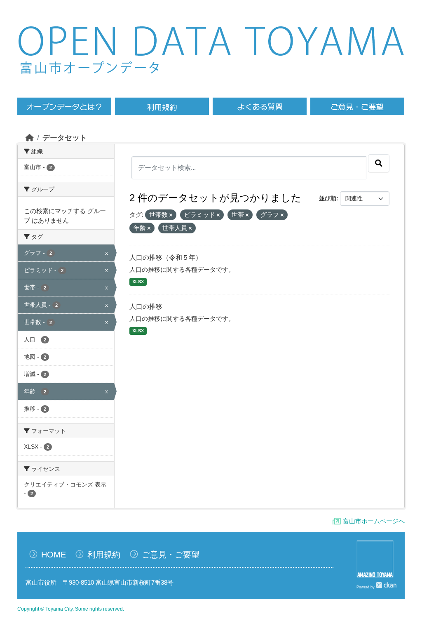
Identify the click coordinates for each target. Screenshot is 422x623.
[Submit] (378, 163)
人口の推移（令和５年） (165, 257)
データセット (64, 138)
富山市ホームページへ (374, 520)
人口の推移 (145, 306)
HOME (53, 554)
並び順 (327, 198)
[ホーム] (30, 138)
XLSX (138, 281)
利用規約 (103, 554)
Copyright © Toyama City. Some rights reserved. (70, 609)
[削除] (170, 215)
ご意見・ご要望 (170, 554)
